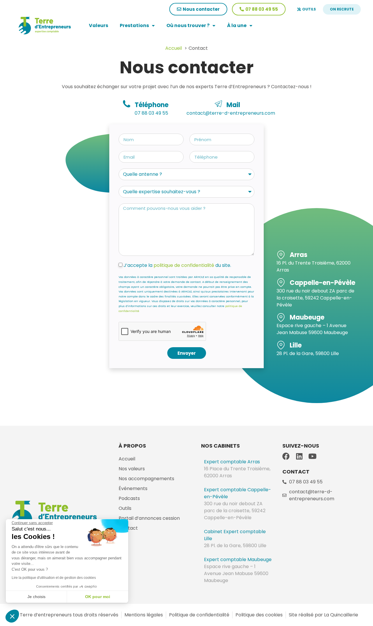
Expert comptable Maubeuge (238, 559)
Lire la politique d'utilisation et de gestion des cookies (54, 578)
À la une (237, 25)
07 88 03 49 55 (151, 113)
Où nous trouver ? (188, 25)
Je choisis (36, 596)
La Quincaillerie (340, 614)
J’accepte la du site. (177, 265)
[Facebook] (286, 456)
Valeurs (98, 25)
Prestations (134, 25)
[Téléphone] (126, 103)
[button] (12, 616)
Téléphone (151, 104)
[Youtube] (312, 456)
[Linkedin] (299, 456)
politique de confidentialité (184, 265)
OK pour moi (97, 596)
